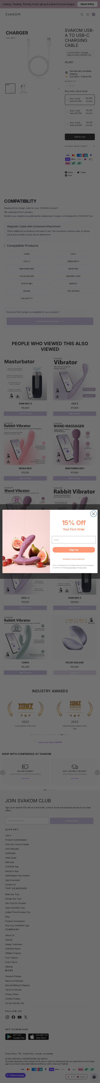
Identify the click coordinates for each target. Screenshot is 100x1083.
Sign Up (73, 549)
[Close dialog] (93, 514)
